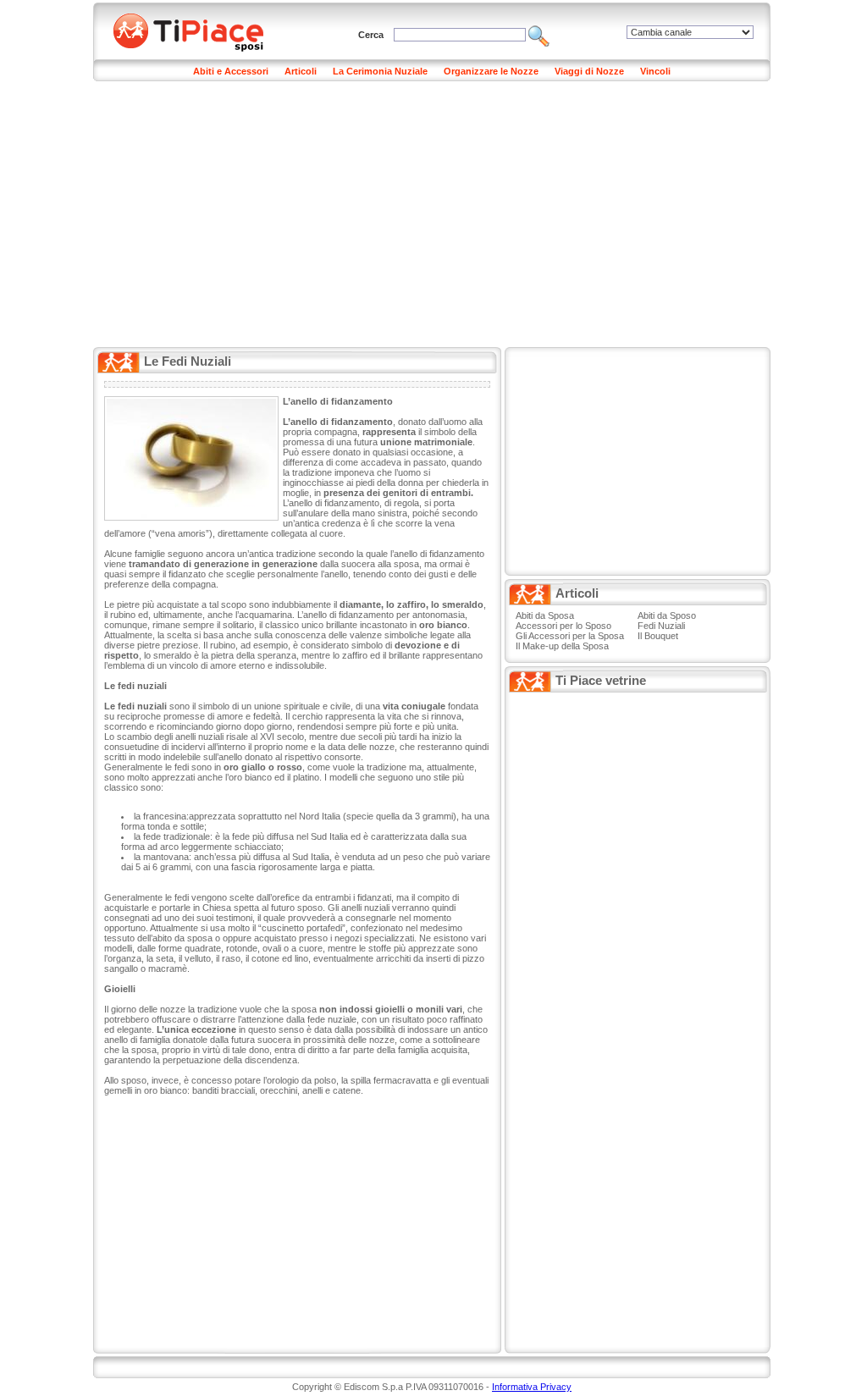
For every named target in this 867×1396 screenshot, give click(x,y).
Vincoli (655, 71)
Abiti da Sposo (667, 615)
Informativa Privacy (532, 1387)
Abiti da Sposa (545, 615)
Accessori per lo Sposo (563, 626)
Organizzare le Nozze (491, 71)
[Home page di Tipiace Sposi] (199, 30)
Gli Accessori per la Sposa (570, 636)
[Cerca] (538, 35)
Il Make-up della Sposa (562, 646)
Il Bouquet (658, 636)
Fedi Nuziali (661, 626)
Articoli (300, 71)
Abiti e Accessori (230, 71)
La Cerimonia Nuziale (380, 71)
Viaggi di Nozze (589, 71)
